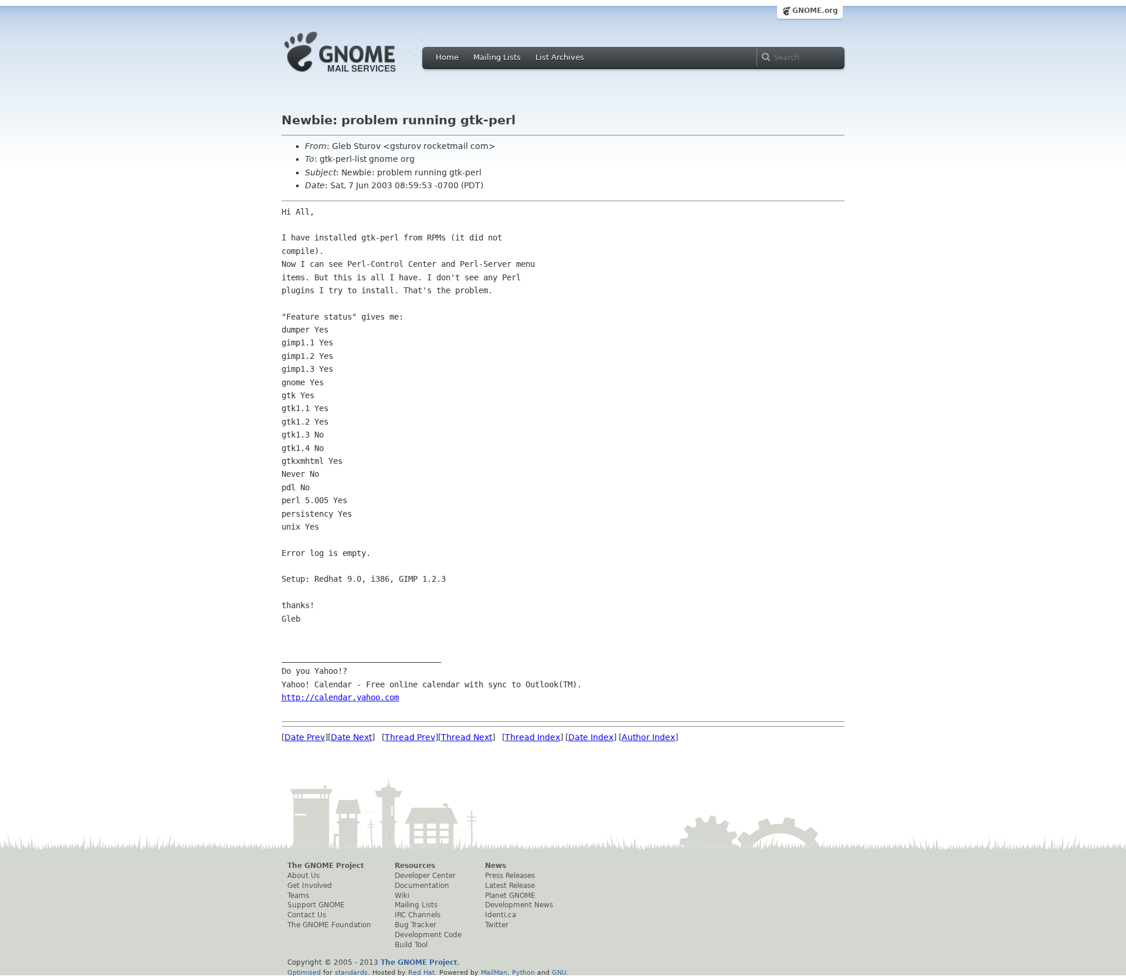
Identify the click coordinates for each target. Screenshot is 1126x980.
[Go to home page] (357, 75)
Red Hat (421, 972)
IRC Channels (417, 915)
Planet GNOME (510, 895)
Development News (519, 905)
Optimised (304, 972)
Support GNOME (316, 905)
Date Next (351, 737)
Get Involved (309, 885)
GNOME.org (815, 10)
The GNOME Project (325, 866)
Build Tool (411, 945)
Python (523, 972)
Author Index (648, 737)
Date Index (590, 737)
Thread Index (532, 737)
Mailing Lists (497, 57)
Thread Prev (410, 737)
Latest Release (510, 885)
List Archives (559, 57)
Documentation (422, 885)
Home (447, 57)
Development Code (428, 935)
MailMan (494, 972)
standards (351, 972)
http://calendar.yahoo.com (340, 697)
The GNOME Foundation (329, 925)
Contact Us (306, 915)
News (495, 866)
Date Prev (304, 737)
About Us (303, 876)
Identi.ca (500, 915)
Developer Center (425, 876)
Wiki (402, 895)
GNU (559, 972)
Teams (298, 895)
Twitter (496, 925)
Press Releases (510, 876)
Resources (415, 866)
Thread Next (466, 737)
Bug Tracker (415, 925)
